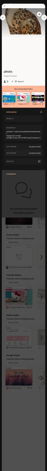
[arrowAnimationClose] (3, 17)
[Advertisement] (9, 235)
